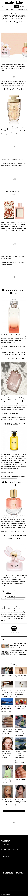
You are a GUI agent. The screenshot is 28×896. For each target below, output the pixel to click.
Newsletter (23, 6)
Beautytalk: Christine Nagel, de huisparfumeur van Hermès (13, 618)
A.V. (2, 852)
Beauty (8, 9)
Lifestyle (13, 9)
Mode (3, 9)
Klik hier (20, 159)
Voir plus (14, 810)
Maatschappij (21, 9)
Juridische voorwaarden (7, 849)
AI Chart (16, 849)
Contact (16, 852)
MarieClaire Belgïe (14, 632)
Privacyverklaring (6, 856)
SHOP (16, 6)
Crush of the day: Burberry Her (13, 609)
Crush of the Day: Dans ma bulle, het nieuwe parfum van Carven (13, 610)
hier (12, 472)
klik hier (18, 413)
